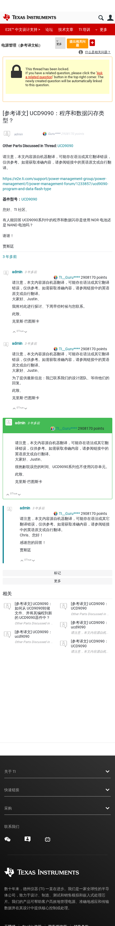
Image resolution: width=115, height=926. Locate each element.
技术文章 (65, 29)
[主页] (29, 17)
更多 (103, 29)
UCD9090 (65, 146)
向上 (14, 332)
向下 (26, 332)
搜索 (101, 18)
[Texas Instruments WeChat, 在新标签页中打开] (7, 841)
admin (18, 134)
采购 (8, 808)
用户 (110, 18)
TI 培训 (84, 29)
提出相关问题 (78, 43)
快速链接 (11, 790)
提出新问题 (92, 42)
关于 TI (10, 771)
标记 (57, 573)
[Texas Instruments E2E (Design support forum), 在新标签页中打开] (27, 841)
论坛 (49, 29)
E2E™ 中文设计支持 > (22, 29)
